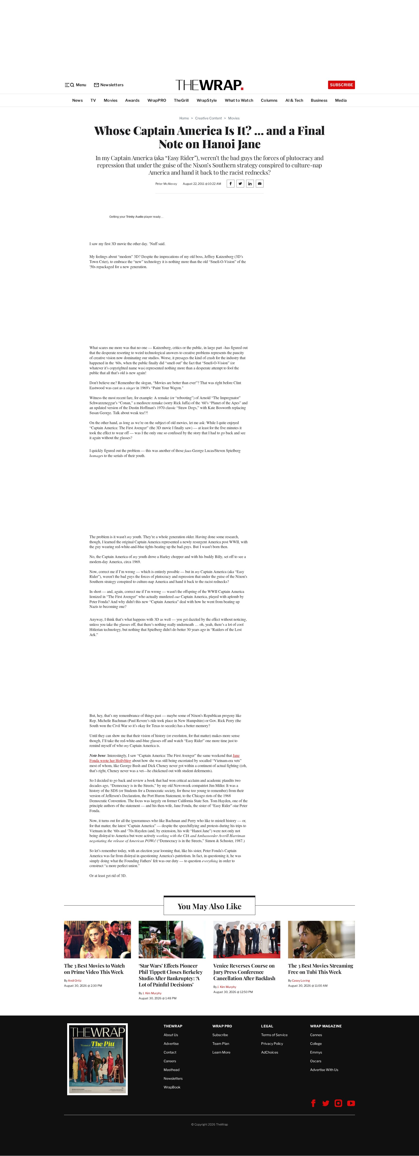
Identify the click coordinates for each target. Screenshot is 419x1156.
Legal (267, 1026)
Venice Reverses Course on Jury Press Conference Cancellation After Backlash (244, 971)
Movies (110, 100)
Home (184, 118)
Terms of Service (274, 1035)
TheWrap (173, 1026)
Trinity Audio (134, 216)
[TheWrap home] (209, 85)
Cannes (316, 1035)
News (77, 100)
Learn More (221, 1052)
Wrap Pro (222, 1026)
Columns (269, 100)
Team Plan (220, 1043)
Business (319, 100)
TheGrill (181, 100)
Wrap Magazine (326, 1026)
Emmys (316, 1052)
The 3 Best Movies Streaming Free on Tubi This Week (320, 968)
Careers (170, 1061)
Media (341, 100)
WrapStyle (207, 100)
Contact (170, 1052)
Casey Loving (301, 980)
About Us (171, 1035)
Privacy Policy (272, 1043)
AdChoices (269, 1052)
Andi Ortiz (74, 980)
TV (93, 100)
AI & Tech (294, 100)
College (316, 1043)
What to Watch (239, 100)
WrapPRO (156, 100)
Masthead (171, 1070)
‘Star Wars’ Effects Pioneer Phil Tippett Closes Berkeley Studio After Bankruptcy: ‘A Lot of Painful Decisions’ (170, 974)
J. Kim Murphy (152, 993)
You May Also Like (210, 906)
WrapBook (172, 1087)
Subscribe (341, 85)
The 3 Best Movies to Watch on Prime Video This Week (94, 968)
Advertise (171, 1043)
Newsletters (111, 85)
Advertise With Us (324, 1070)
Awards (132, 100)
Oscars (315, 1061)
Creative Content (208, 118)
